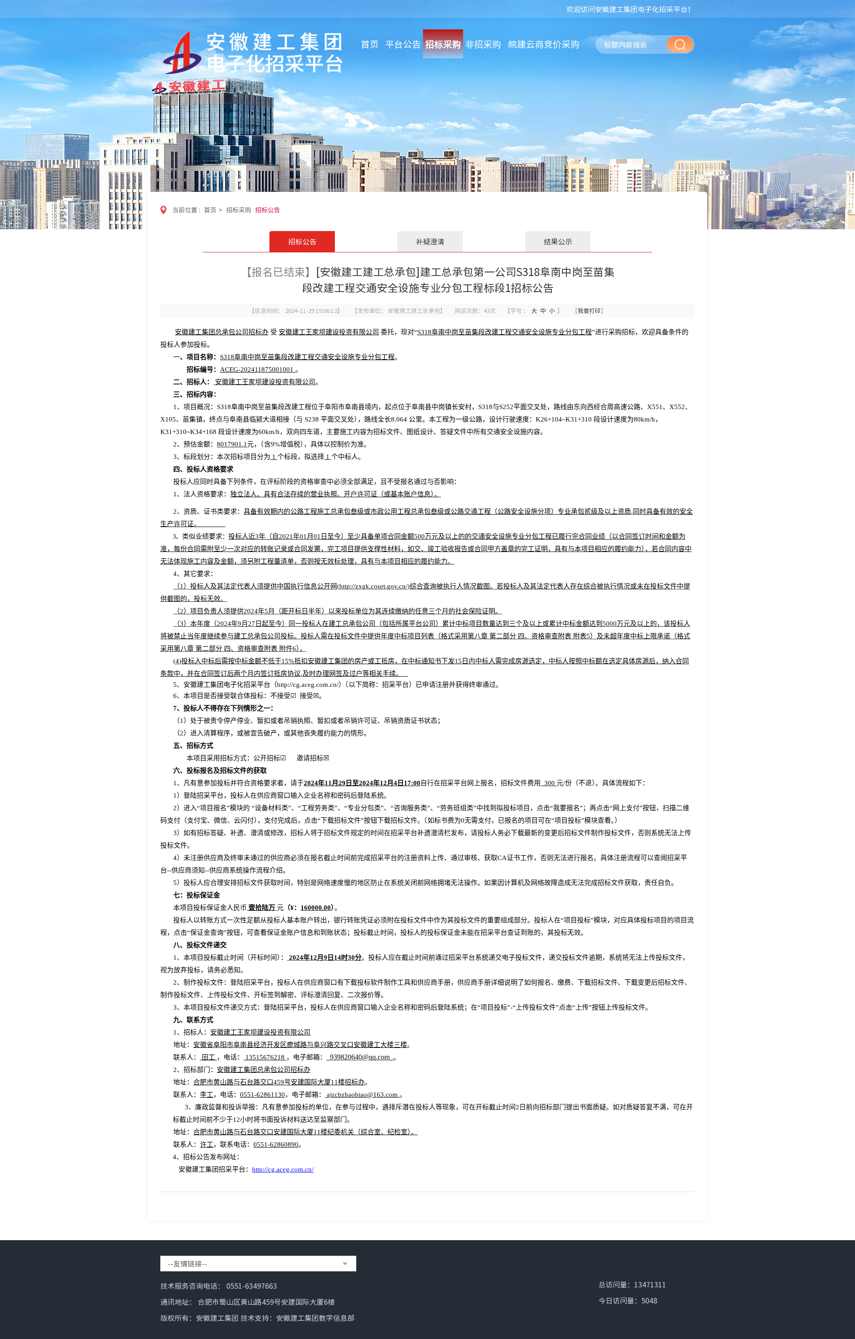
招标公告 (267, 209)
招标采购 (443, 43)
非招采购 (483, 43)
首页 (370, 43)
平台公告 (403, 43)
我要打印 (589, 310)
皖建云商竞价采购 (543, 43)
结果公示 (558, 241)
